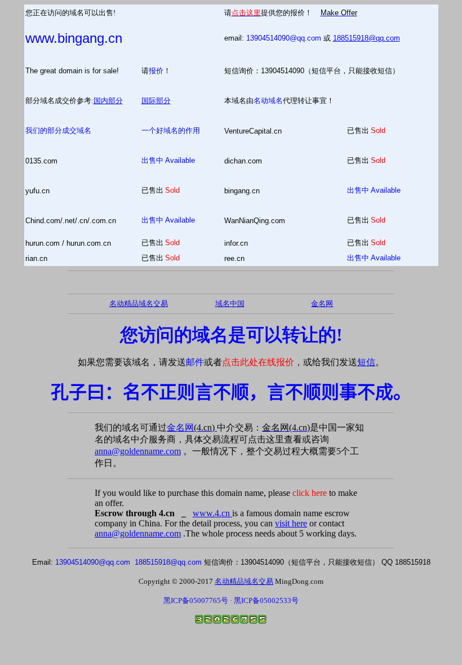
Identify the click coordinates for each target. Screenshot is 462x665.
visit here (291, 523)
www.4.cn (212, 513)
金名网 (192, 427)
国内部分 (108, 100)
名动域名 (268, 100)
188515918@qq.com (366, 38)
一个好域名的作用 (170, 130)
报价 (156, 70)
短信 (366, 362)
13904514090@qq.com (283, 38)
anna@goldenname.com (138, 451)
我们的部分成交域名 (58, 130)
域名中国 (230, 303)
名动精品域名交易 (138, 303)
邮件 (195, 362)
